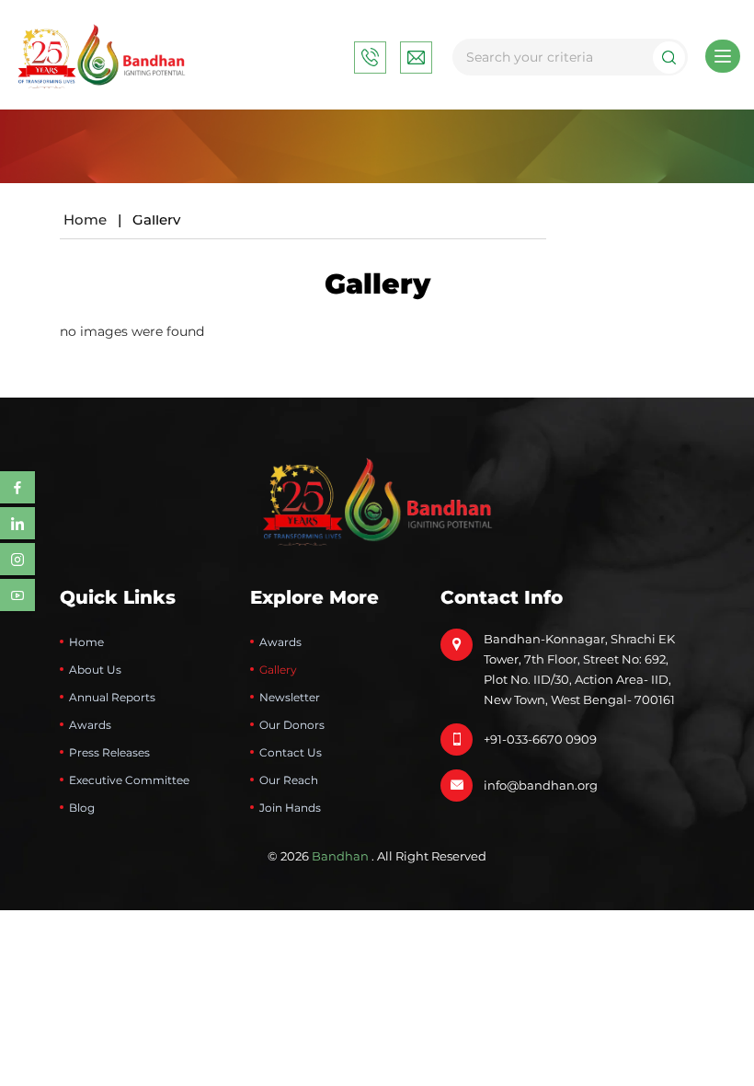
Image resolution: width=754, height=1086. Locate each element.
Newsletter (289, 697)
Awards (90, 725)
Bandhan (340, 856)
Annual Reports (112, 697)
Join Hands (290, 807)
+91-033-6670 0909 (540, 739)
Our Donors (292, 725)
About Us (95, 669)
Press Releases (109, 752)
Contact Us (290, 752)
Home (85, 219)
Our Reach (288, 780)
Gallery (278, 669)
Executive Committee (129, 780)
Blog (82, 807)
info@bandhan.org (541, 785)
